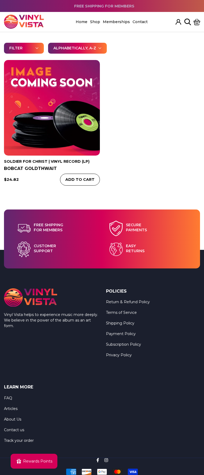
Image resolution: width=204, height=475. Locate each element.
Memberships (116, 21)
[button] (197, 22)
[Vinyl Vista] (24, 22)
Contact (140, 21)
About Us (12, 419)
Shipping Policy (120, 323)
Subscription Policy (123, 344)
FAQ (8, 398)
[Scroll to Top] (194, 446)
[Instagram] (106, 460)
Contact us (14, 429)
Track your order (19, 440)
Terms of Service (121, 312)
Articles (11, 408)
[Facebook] (98, 460)
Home (81, 21)
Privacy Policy (119, 355)
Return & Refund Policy (128, 301)
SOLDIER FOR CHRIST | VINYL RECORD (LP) (47, 161)
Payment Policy (121, 333)
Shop (95, 21)
